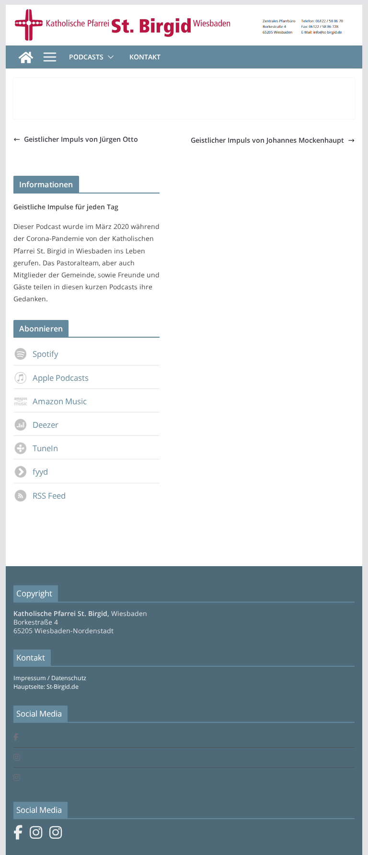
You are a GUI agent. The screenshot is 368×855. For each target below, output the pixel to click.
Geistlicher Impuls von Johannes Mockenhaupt (267, 140)
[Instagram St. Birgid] (16, 758)
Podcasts (86, 56)
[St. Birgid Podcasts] (184, 11)
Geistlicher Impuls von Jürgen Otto (81, 139)
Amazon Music (60, 401)
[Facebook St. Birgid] (15, 738)
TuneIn (45, 448)
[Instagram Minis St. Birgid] (16, 778)
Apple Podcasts (61, 377)
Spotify (45, 353)
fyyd (40, 471)
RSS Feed (49, 495)
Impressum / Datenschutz (49, 678)
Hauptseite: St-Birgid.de (46, 687)
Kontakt (145, 56)
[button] (109, 57)
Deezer (45, 424)
